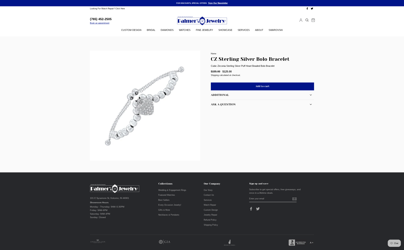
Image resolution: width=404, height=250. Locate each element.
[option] (202, 3)
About (259, 30)
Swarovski (276, 30)
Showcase (225, 30)
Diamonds (167, 30)
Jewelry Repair (210, 215)
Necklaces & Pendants (168, 215)
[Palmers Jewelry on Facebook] (251, 209)
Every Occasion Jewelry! (169, 205)
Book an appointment (99, 23)
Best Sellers (163, 200)
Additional (220, 95)
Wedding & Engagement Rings (172, 190)
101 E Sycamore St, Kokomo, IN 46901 (109, 198)
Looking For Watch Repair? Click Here (107, 8)
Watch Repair (210, 205)
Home (213, 53)
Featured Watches (166, 195)
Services (244, 30)
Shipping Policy (211, 225)
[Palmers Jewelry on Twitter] (258, 209)
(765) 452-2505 (101, 19)
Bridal (151, 30)
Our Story (208, 190)
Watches (184, 30)
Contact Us (209, 195)
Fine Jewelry (204, 30)
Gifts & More (164, 210)
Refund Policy (210, 220)
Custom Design (131, 30)
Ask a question (223, 104)
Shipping (215, 75)
